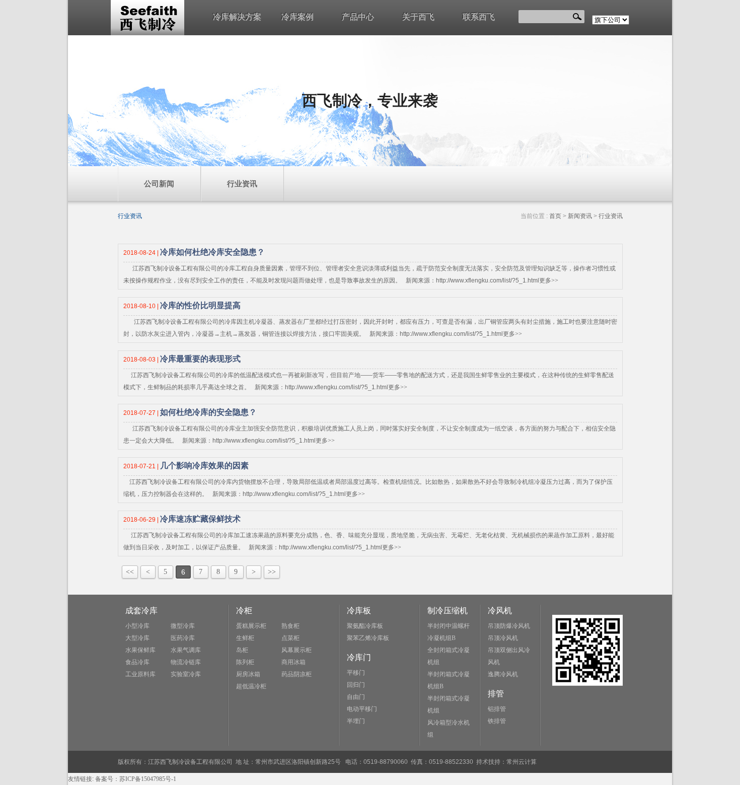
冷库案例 (297, 17)
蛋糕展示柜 (251, 625)
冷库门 (359, 657)
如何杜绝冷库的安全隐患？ (208, 412)
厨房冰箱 (248, 674)
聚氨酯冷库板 (365, 625)
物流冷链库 (186, 662)
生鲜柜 (245, 637)
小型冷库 (137, 625)
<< (130, 572)
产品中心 (358, 17)
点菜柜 (290, 637)
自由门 (356, 696)
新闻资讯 (580, 216)
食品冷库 (137, 662)
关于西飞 (418, 17)
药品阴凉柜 (296, 674)
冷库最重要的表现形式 (200, 358)
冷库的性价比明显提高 (200, 305)
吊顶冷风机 (503, 637)
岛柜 (242, 650)
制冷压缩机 (447, 610)
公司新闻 (159, 184)
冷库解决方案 (237, 17)
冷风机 (500, 610)
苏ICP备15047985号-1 (147, 778)
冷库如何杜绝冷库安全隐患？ (212, 252)
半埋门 (356, 721)
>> (272, 572)
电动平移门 (362, 708)
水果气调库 (186, 650)
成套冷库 (141, 610)
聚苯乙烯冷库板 (368, 637)
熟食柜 (290, 625)
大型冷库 (137, 637)
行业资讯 (242, 184)
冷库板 (359, 610)
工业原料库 (140, 674)
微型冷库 (183, 625)
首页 (555, 216)
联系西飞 (479, 17)
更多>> (548, 280)
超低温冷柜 (251, 686)
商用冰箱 (293, 662)
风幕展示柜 (296, 650)
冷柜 (244, 610)
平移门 (356, 672)
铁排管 (497, 721)
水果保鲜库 (140, 650)
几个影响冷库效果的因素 (204, 465)
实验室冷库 (186, 674)
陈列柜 (245, 662)
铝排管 (497, 708)
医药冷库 (183, 637)
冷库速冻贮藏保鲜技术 (200, 519)
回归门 (356, 684)
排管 (496, 693)
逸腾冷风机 (503, 674)
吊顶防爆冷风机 (509, 625)
